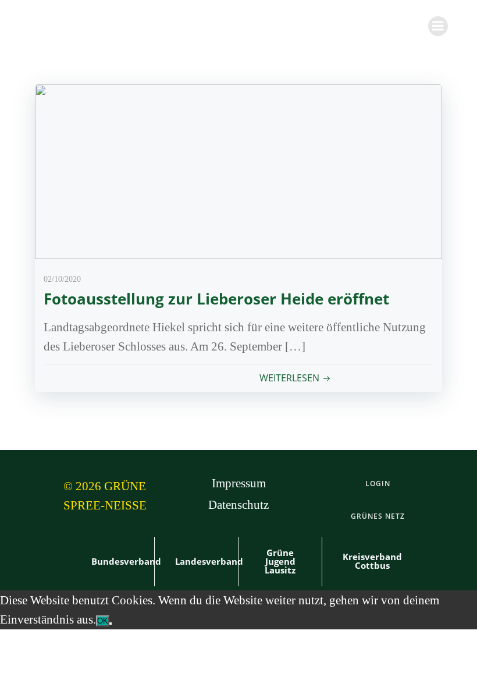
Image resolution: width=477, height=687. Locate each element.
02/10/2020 (62, 279)
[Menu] (438, 26)
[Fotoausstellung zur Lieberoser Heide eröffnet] (238, 170)
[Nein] (110, 623)
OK (102, 621)
